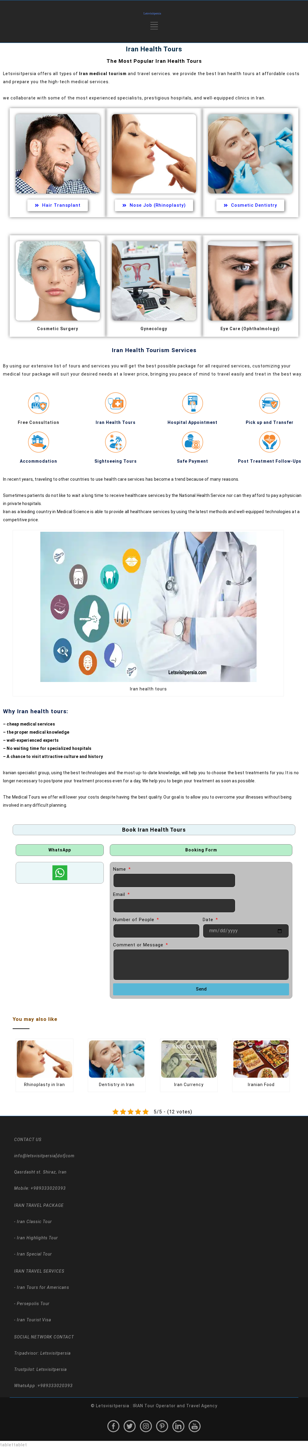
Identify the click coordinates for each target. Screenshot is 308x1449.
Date (209, 919)
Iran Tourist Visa (33, 1319)
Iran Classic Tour (34, 1221)
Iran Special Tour (34, 1254)
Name (120, 869)
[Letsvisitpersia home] (154, 13)
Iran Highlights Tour (37, 1237)
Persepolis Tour (33, 1303)
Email (120, 894)
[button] (154, 28)
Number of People (134, 919)
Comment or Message (139, 945)
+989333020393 (55, 1385)
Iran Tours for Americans (42, 1287)
